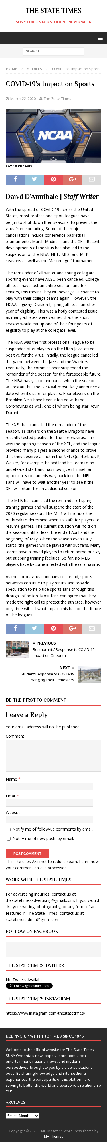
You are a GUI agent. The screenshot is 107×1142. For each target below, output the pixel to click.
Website (13, 812)
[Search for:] (53, 51)
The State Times (57, 98)
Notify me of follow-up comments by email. (53, 829)
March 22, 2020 (23, 98)
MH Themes (53, 1136)
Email (11, 796)
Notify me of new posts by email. (43, 838)
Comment (15, 736)
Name (12, 779)
